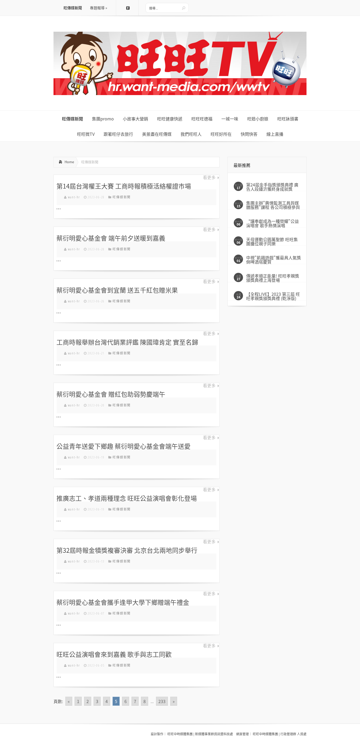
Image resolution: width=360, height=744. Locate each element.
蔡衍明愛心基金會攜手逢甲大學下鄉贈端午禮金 (122, 602)
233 (162, 701)
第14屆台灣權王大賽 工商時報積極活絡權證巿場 (123, 186)
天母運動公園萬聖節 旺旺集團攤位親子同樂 (272, 241)
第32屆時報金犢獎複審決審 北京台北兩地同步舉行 (126, 550)
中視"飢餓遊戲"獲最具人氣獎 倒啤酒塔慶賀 (273, 259)
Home (69, 161)
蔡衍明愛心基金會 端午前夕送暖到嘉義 (110, 238)
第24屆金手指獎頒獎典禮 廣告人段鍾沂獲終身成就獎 (272, 186)
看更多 (209, 177)
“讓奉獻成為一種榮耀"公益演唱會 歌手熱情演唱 (272, 223)
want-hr (74, 197)
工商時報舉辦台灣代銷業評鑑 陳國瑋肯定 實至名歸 (127, 342)
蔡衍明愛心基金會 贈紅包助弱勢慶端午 (110, 394)
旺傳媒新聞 (122, 197)
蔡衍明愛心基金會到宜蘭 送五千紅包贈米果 (117, 290)
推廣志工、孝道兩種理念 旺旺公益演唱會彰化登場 (126, 498)
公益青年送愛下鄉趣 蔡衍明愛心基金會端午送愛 (123, 446)
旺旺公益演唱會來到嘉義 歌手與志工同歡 (114, 654)
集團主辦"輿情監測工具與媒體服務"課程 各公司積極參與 (273, 205)
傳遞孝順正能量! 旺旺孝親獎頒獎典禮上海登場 (272, 278)
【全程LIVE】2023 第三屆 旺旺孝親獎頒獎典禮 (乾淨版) (273, 296)
